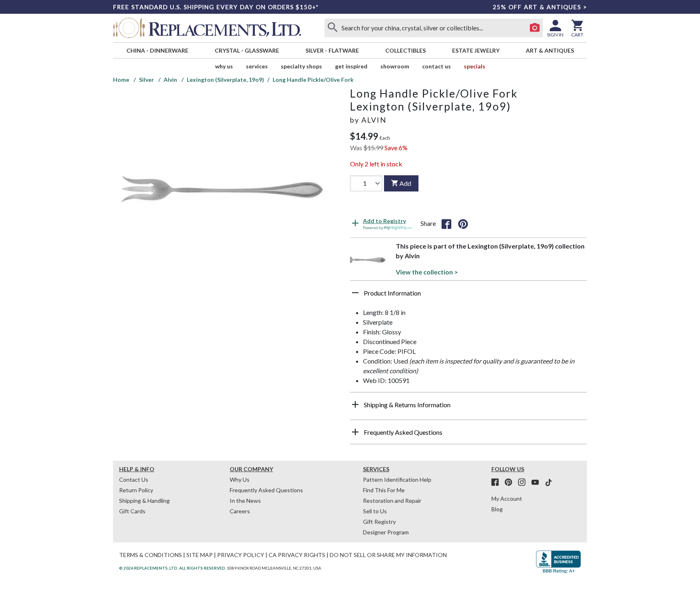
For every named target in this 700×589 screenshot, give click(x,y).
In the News (245, 500)
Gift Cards (132, 511)
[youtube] (537, 482)
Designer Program (386, 532)
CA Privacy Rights (297, 554)
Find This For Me (384, 490)
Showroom (394, 66)
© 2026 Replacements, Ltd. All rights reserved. (172, 568)
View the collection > (427, 272)
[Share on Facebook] (446, 223)
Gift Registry (379, 521)
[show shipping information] (355, 404)
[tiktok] (548, 482)
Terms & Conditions (150, 554)
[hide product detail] (355, 292)
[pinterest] (511, 482)
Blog (497, 509)
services (257, 66)
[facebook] (497, 482)
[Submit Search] (332, 28)
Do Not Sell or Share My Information (388, 554)
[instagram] (524, 482)
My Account (506, 498)
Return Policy (136, 490)
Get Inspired (351, 66)
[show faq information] (355, 432)
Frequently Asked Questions (266, 490)
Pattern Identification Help (397, 479)
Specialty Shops (301, 66)
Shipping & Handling (144, 500)
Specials (474, 66)
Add (405, 183)
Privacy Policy (240, 554)
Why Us (240, 479)
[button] (468, 295)
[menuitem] (157, 50)
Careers (240, 511)
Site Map (199, 554)
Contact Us (436, 66)
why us (224, 66)
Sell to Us (375, 511)
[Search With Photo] (535, 28)
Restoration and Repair (392, 500)
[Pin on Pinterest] (463, 223)
